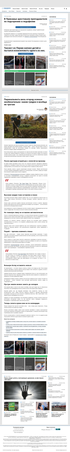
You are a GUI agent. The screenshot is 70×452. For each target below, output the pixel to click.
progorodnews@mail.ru (18, 430)
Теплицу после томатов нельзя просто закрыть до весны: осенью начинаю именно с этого (26, 324)
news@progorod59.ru (59, 437)
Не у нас (52, 58)
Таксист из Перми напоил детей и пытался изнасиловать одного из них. (24, 49)
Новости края (53, 26)
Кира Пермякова (40, 109)
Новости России (53, 45)
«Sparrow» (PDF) (36, 447)
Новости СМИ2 (7, 69)
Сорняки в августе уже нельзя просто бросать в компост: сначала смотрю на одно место (26, 332)
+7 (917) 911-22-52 (18, 429)
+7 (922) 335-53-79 (38, 438)
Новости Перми (8, 16)
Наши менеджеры (18, 432)
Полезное (52, 32)
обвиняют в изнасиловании (31, 36)
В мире (51, 389)
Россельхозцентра (15, 174)
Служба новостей (43, 23)
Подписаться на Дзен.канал (25, 27)
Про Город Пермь (24, 183)
